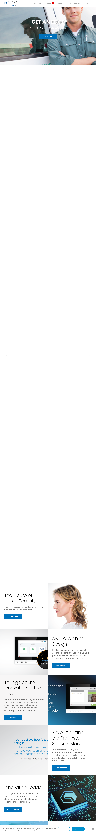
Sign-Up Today (48, 36)
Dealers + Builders (81, 3)
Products (60, 3)
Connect (68, 3)
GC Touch (47, 3)
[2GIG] (10, 3)
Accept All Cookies (78, 829)
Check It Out (61, 666)
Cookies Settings (64, 829)
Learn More (13, 617)
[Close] (93, 829)
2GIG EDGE (38, 3)
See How (13, 718)
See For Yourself (13, 809)
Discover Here (61, 768)
